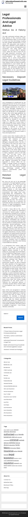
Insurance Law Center (10, 397)
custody (21, 440)
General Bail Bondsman (10, 386)
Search (6, 313)
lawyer (20, 451)
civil (16, 437)
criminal (14, 439)
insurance (8, 451)
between (16, 434)
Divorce (6, 375)
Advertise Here (8, 482)
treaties (13, 465)
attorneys (13, 432)
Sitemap (6, 487)
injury (18, 448)
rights (20, 463)
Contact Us (7, 479)
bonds (21, 434)
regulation (9, 463)
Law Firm (6, 402)
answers (11, 429)
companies (6, 440)
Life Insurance (8, 413)
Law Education (8, 399)
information (13, 448)
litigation (16, 458)
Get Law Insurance (9, 389)
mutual (19, 458)
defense (6, 443)
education (12, 445)
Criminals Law (8, 373)
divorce (6, 445)
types (16, 465)
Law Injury (6, 405)
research (16, 463)
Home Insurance (8, 391)
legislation (9, 457)
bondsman (7, 437)
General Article (8, 383)
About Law (7, 362)
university (20, 465)
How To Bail (7, 394)
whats (5, 467)
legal (11, 454)
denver (18, 443)
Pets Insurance (8, 415)
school (5, 465)
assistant (16, 430)
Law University (8, 410)
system (9, 465)
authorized (9, 434)
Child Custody (8, 370)
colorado (19, 437)
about (5, 429)
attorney (6, 432)
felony (7, 447)
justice (16, 451)
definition (12, 443)
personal (10, 460)
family (17, 445)
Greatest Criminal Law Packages (13, 349)
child (13, 437)
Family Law (7, 378)
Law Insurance (8, 407)
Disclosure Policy (8, 485)
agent (7, 429)
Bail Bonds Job (8, 365)
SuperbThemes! (14, 514)
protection (16, 460)
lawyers (6, 455)
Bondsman (7, 367)
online (5, 460)
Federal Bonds (8, 381)
